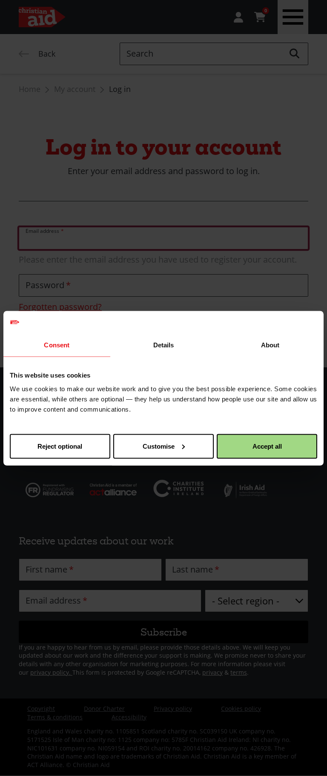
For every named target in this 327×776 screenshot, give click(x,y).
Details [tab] (163, 345)
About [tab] (270, 345)
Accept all (267, 446)
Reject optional (59, 446)
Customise (159, 446)
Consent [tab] (56, 345)
